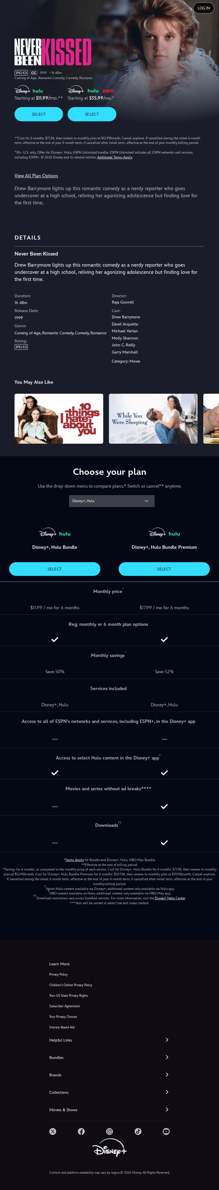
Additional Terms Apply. (115, 157)
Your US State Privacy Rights (68, 996)
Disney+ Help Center (170, 898)
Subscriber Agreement (64, 1006)
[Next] (209, 418)
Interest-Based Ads (62, 1027)
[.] (52, 1131)
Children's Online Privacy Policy (70, 985)
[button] (109, 1040)
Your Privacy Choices (63, 1017)
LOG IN (204, 8)
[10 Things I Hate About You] (59, 419)
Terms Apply (74, 860)
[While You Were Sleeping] (153, 419)
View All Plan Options (36, 175)
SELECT (39, 114)
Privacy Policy (58, 974)
